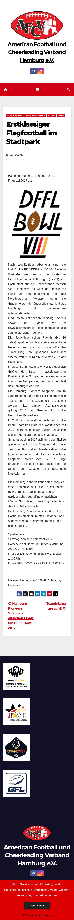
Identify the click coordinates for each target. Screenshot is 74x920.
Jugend (51, 115)
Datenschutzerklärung (37, 915)
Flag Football (14, 115)
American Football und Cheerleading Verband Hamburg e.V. (37, 52)
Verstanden (37, 905)
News (61, 115)
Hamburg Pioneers (35, 115)
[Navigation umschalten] (37, 89)
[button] (68, 89)
